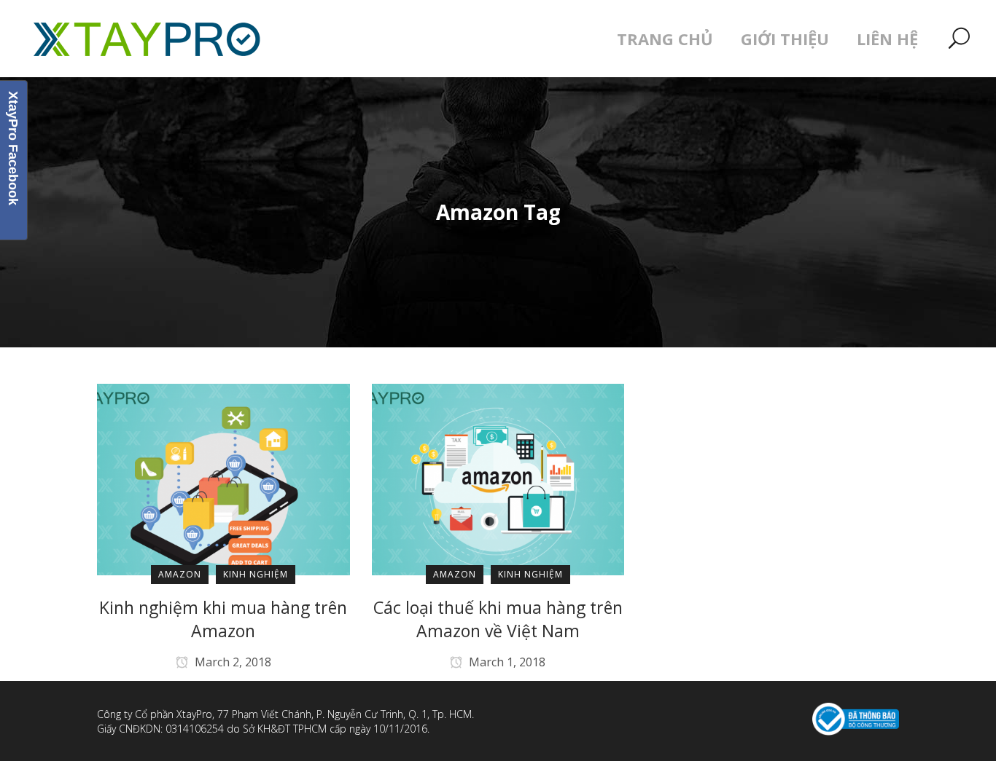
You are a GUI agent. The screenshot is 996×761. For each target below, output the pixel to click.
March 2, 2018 (231, 662)
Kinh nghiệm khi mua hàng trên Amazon (223, 619)
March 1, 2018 (505, 662)
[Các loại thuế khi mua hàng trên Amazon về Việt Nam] (498, 478)
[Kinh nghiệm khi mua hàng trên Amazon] (223, 478)
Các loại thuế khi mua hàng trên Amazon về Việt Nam (498, 619)
